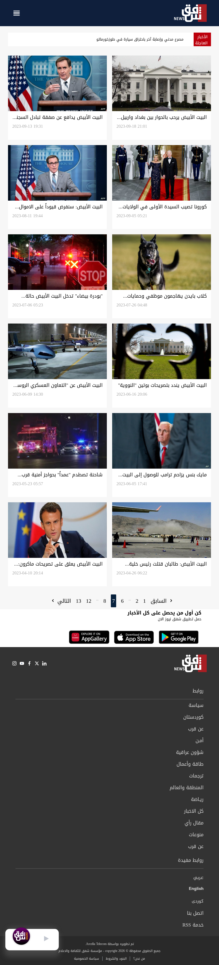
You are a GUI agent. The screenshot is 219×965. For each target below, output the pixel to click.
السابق (160, 601)
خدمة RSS (193, 924)
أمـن (199, 740)
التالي (63, 601)
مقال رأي (194, 822)
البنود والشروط (116, 958)
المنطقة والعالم (187, 787)
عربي (198, 877)
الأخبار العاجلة (201, 40)
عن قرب (196, 728)
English (196, 889)
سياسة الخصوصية (86, 958)
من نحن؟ (139, 958)
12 (88, 601)
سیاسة (196, 705)
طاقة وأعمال (190, 764)
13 (78, 601)
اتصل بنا (195, 913)
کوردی (198, 901)
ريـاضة (197, 799)
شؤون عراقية (190, 752)
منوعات (196, 834)
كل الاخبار (194, 811)
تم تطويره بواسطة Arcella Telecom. (109, 944)
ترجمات (196, 775)
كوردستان (193, 717)
